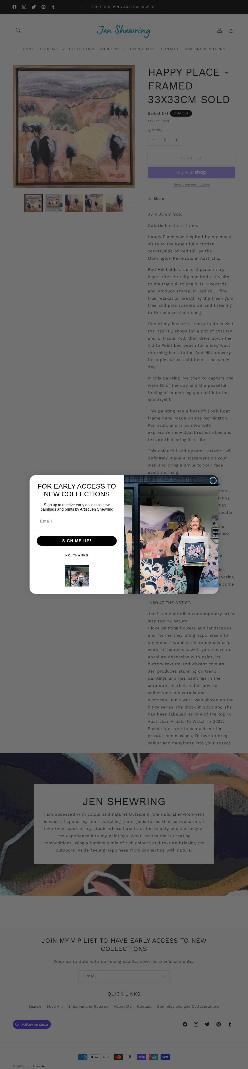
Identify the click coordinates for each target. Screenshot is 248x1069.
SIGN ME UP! (77, 541)
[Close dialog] (213, 480)
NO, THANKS (76, 555)
